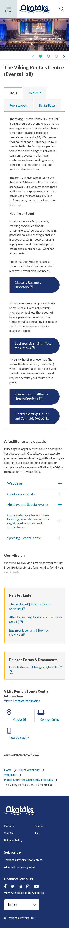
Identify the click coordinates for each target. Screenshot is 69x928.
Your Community (29, 770)
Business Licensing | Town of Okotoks (33, 345)
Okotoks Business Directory (27, 285)
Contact (39, 826)
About (13, 93)
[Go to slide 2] (48, 56)
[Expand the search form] (61, 9)
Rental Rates (47, 105)
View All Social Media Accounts (24, 892)
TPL (37, 833)
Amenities (35, 93)
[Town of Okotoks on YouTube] (36, 886)
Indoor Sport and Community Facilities (28, 779)
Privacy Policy (13, 840)
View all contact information (22, 701)
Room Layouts (18, 105)
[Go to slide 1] (40, 56)
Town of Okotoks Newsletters (23, 860)
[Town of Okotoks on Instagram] (28, 886)
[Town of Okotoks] (19, 810)
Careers (9, 826)
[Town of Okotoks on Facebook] (5, 886)
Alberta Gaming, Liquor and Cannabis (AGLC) (31, 416)
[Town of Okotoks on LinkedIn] (20, 886)
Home (8, 770)
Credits (8, 833)
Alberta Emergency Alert (19, 867)
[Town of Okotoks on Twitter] (13, 886)
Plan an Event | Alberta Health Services (31, 396)
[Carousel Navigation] (34, 56)
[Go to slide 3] (56, 56)
